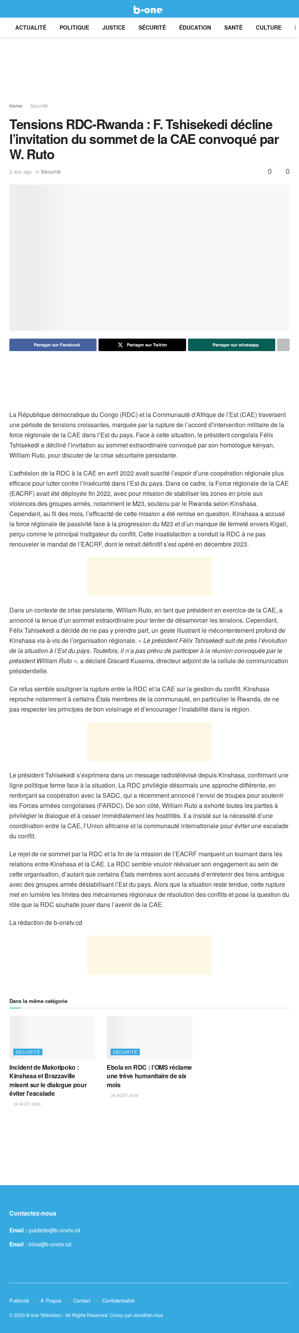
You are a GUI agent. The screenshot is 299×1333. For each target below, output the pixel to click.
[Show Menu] (12, 9)
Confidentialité (118, 1300)
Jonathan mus (148, 1315)
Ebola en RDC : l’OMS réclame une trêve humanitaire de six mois (149, 1076)
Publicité (19, 1300)
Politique (74, 27)
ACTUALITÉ (30, 27)
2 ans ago (20, 171)
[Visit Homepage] (149, 9)
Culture (268, 27)
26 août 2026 (124, 1095)
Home (15, 105)
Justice (113, 27)
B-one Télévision (44, 1315)
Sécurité (152, 27)
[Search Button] (286, 9)
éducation (195, 27)
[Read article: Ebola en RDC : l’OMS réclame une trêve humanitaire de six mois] (149, 1037)
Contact (82, 1300)
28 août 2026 (26, 1104)
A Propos (51, 1300)
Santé (233, 27)
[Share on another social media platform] (283, 345)
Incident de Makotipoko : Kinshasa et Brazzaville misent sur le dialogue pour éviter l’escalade (47, 1080)
